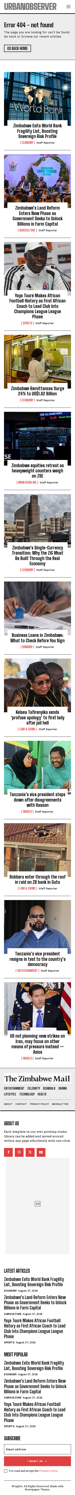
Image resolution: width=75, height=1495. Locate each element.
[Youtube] (41, 1152)
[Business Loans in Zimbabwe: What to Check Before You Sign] (37, 608)
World (27, 811)
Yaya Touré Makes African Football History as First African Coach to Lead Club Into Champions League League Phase (37, 306)
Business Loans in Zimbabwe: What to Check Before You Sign (37, 637)
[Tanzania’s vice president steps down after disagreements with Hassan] (37, 768)
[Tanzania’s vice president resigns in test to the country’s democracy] (37, 927)
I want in (35, 1461)
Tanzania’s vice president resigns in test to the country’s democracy (38, 959)
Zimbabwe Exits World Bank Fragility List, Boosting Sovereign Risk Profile (37, 131)
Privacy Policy (48, 1471)
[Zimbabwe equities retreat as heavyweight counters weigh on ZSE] (37, 439)
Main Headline (27, 482)
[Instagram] (19, 1152)
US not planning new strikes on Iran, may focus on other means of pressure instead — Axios (37, 1044)
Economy (27, 142)
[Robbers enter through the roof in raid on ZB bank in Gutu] (37, 850)
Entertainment (27, 970)
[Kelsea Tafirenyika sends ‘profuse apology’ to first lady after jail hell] (37, 685)
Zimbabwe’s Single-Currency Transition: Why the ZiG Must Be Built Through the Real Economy (37, 555)
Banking (27, 647)
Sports (27, 323)
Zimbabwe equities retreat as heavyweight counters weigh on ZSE (37, 471)
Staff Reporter (45, 142)
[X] (30, 1152)
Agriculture (27, 230)
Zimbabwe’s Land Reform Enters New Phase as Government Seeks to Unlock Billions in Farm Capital (38, 215)
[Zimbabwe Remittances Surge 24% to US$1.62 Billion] (37, 362)
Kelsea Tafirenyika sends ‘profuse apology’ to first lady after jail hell (37, 717)
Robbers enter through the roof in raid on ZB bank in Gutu (38, 879)
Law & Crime (27, 729)
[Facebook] (8, 1152)
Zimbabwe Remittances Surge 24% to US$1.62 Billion (37, 391)
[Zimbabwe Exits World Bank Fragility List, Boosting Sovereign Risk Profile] (37, 99)
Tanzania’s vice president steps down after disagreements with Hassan (37, 800)
